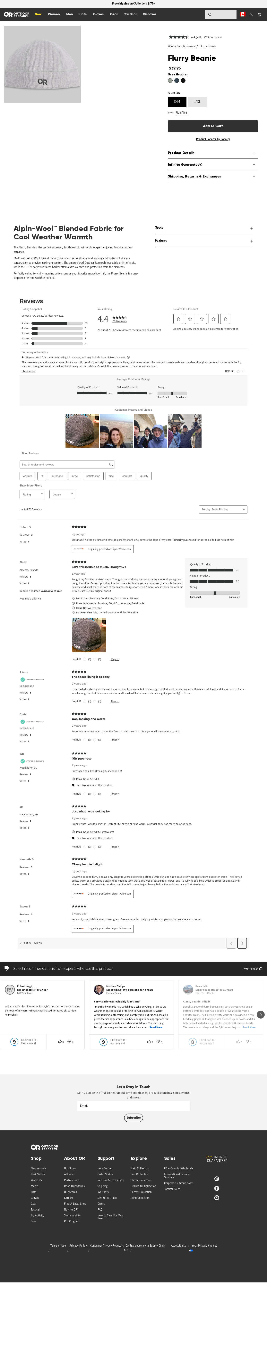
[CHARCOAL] (176, 80)
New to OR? (71, 1209)
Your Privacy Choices (204, 1245)
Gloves (35, 1198)
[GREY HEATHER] (170, 80)
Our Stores (70, 1192)
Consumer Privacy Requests (107, 1245)
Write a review (213, 37)
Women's (36, 1180)
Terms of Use (58, 1245)
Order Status (105, 1174)
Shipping (103, 1186)
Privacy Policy (78, 1245)
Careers (68, 1198)
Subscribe (133, 1117)
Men (69, 14)
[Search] (199, 14)
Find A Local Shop (75, 1204)
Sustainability (72, 1215)
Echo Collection (140, 1198)
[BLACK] (183, 80)
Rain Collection (140, 1168)
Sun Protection (140, 1174)
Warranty (103, 1192)
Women (54, 14)
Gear (34, 1204)
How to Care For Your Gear (111, 1217)
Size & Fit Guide (107, 1198)
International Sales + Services (176, 1176)
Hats (33, 1192)
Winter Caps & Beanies (181, 46)
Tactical (35, 1209)
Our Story (70, 1168)
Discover (149, 14)
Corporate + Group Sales (179, 1183)
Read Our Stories (74, 1186)
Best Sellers (38, 1174)
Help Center (105, 1168)
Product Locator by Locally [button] (213, 139)
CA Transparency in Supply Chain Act (144, 1248)
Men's (34, 1186)
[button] (259, 14)
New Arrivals (39, 1168)
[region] (133, 4)
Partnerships (71, 1180)
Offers (101, 1204)
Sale (33, 1221)
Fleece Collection (141, 1180)
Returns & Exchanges (111, 1180)
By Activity (38, 1215)
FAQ (100, 1209)
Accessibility (178, 1245)
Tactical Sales (172, 1189)
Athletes (69, 1174)
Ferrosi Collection (141, 1192)
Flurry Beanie (208, 46)
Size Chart (182, 113)
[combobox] (221, 14)
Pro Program (71, 1221)
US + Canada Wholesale (178, 1168)
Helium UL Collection (143, 1186)
